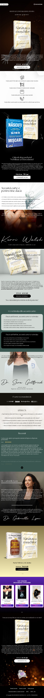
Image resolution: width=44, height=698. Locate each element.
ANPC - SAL (33, 691)
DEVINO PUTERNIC (22, 296)
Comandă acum (22, 177)
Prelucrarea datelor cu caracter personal (16, 691)
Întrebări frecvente (13, 688)
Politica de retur (31, 688)
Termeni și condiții (22, 688)
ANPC (27, 691)
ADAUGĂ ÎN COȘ (22, 67)
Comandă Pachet (22, 569)
